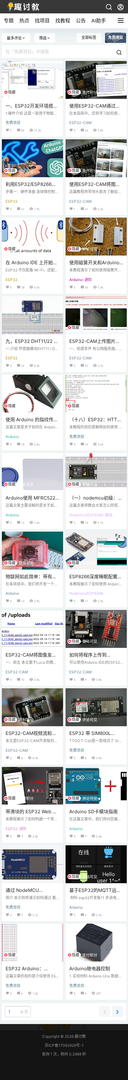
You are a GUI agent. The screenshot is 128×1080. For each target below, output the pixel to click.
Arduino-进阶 (80, 279)
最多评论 (14, 38)
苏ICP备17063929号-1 (64, 1045)
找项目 (42, 20)
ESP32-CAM (80, 122)
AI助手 (98, 20)
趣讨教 (80, 1036)
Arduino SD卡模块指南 (93, 812)
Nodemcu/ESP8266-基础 (90, 515)
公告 (81, 20)
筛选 (43, 38)
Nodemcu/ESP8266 (86, 593)
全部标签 (88, 37)
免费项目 (13, 122)
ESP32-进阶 (16, 828)
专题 (9, 20)
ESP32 (11, 201)
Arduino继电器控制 (89, 969)
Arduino (12, 436)
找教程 (62, 20)
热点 (24, 20)
